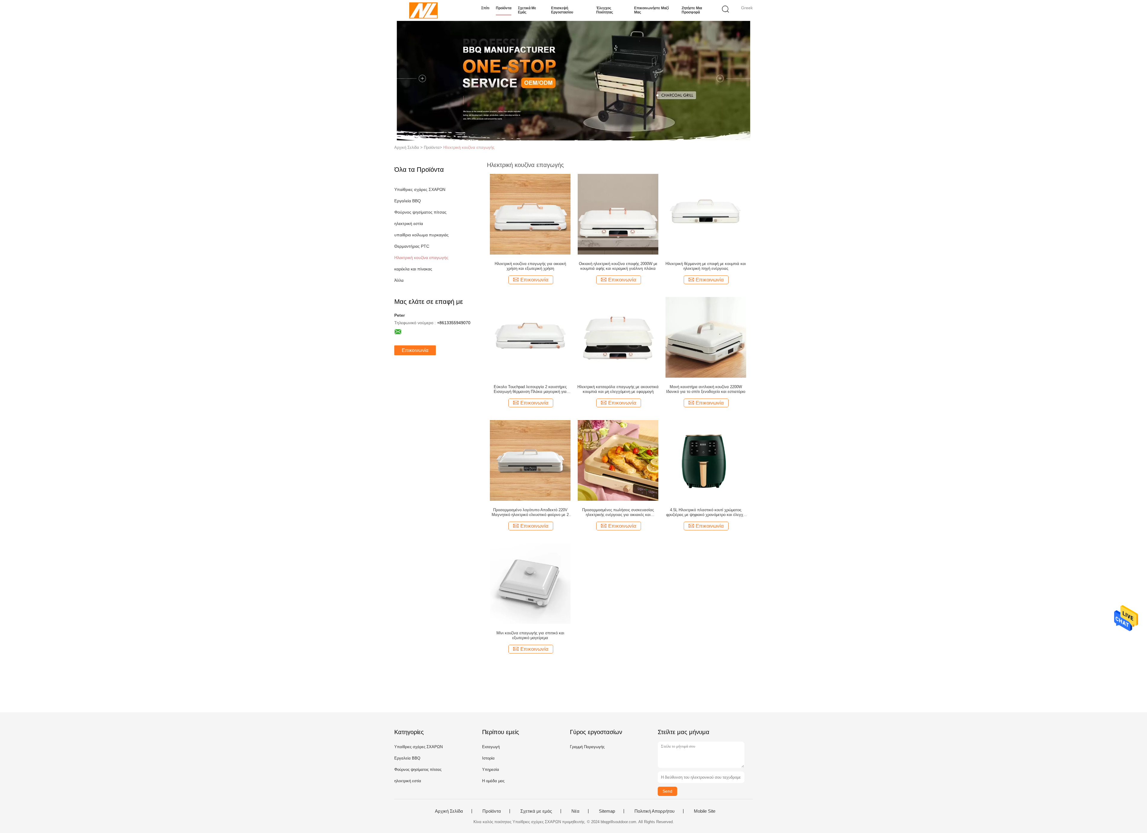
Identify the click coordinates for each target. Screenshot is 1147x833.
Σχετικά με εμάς (527, 10)
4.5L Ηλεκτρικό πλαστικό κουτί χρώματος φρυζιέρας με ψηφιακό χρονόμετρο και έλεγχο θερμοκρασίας (705, 512)
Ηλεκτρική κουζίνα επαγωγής (468, 147)
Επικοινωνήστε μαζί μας (651, 10)
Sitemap (607, 811)
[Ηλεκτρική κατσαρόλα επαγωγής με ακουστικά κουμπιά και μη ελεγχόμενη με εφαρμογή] (618, 337)
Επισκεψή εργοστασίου (562, 10)
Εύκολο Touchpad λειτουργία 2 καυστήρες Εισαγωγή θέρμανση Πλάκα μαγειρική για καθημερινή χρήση (530, 389)
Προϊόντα (503, 8)
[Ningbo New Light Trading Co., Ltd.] (423, 10)
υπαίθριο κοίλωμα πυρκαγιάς (421, 234)
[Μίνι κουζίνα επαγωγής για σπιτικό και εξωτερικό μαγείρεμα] (530, 583)
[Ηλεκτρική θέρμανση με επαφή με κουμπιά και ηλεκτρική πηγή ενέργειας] (705, 214)
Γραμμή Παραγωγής (587, 747)
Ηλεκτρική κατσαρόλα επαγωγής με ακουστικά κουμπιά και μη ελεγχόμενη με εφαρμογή (618, 389)
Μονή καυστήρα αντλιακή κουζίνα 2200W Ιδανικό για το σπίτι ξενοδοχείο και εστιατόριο (705, 389)
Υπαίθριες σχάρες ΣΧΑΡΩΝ (419, 189)
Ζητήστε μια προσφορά (692, 10)
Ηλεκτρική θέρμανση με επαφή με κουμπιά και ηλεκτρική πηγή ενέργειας (705, 266)
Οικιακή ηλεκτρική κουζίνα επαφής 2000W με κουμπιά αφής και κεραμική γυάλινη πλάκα (618, 266)
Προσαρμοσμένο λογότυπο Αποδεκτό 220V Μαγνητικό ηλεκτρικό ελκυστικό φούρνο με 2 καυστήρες (530, 512)
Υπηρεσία (490, 769)
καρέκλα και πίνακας (413, 269)
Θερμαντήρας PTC (411, 246)
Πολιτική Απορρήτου (654, 811)
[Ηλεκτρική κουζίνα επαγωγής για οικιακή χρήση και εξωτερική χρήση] (530, 214)
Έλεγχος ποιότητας (604, 10)
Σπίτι (485, 8)
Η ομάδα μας (493, 781)
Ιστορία (488, 758)
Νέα (575, 811)
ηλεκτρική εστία (408, 223)
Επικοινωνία (415, 350)
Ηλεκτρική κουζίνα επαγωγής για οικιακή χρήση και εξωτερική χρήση (530, 266)
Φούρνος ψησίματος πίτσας (420, 212)
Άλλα (399, 280)
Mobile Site (704, 811)
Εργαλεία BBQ (407, 200)
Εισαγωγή (491, 747)
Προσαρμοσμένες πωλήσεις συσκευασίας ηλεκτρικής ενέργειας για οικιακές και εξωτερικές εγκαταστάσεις (618, 512)
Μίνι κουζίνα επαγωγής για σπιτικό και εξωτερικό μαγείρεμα (530, 635)
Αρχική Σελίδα (449, 811)
